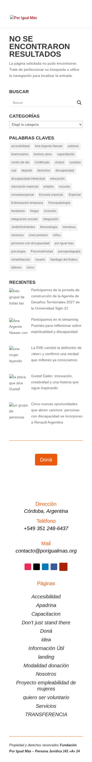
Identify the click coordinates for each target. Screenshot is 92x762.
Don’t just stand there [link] (46, 622)
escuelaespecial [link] (22, 194)
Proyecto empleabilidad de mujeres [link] (46, 686)
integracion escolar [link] (24, 219)
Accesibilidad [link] (46, 596)
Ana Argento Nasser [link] (49, 146)
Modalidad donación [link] (46, 665)
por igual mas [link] (64, 243)
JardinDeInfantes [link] (23, 227)
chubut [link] (59, 162)
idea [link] (46, 639)
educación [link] (57, 178)
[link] (23, 18)
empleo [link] (48, 186)
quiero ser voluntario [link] (46, 697)
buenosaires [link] (20, 154)
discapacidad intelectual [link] (28, 178)
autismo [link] (73, 146)
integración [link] (51, 219)
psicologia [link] (18, 251)
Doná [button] (46, 459)
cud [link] (13, 170)
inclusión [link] (50, 211)
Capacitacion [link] (46, 614)
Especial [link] (75, 194)
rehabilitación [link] (20, 259)
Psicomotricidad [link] (42, 251)
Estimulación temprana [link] (27, 203)
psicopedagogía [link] (69, 251)
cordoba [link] (75, 162)
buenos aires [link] (43, 154)
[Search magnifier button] (79, 102)
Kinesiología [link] (48, 227)
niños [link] (57, 235)
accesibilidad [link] (20, 146)
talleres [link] (16, 267)
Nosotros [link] (46, 674)
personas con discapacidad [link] (30, 243)
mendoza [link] (69, 227)
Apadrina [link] (46, 605)
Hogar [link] (34, 211)
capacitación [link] (66, 154)
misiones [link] (17, 235)
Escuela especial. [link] (51, 194)
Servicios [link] (46, 706)
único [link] (30, 267)
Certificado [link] (42, 162)
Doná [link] (46, 631)
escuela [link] (64, 186)
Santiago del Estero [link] (63, 259)
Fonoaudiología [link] (59, 203)
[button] (81, 21)
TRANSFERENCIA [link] (46, 714)
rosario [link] (40, 259)
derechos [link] (43, 170)
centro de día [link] (20, 162)
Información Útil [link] (46, 648)
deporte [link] (26, 170)
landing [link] (46, 657)
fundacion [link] (18, 211)
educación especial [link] (24, 186)
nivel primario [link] (38, 235)
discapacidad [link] (64, 170)
